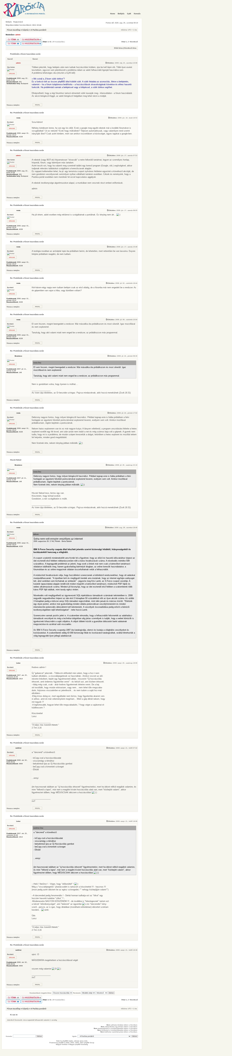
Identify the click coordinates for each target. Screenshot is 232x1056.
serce (82, 1041)
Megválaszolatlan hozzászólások (18, 25)
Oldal (123, 42)
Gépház (25, 30)
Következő (134, 42)
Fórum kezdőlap (14, 30)
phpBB (61, 1042)
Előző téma (118, 48)
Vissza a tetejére (13, 105)
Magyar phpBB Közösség (78, 1044)
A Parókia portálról (38, 30)
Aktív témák (37, 25)
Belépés (9, 22)
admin (18, 35)
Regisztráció (18, 22)
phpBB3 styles (67, 1041)
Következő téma (130, 48)
